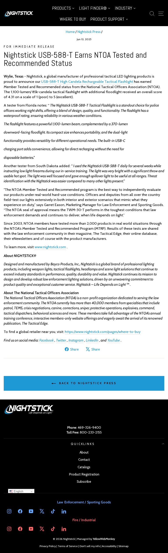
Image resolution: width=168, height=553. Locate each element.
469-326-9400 (89, 427)
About (84, 452)
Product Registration (84, 474)
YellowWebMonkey (104, 538)
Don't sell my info (90, 546)
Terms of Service (68, 546)
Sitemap (123, 546)
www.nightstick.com (50, 247)
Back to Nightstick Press (87, 383)
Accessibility (109, 546)
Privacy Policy (48, 546)
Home (70, 32)
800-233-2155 (91, 432)
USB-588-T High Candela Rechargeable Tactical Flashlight (87, 81)
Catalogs (84, 467)
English (18, 491)
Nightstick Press (89, 32)
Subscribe (84, 481)
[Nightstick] (19, 13)
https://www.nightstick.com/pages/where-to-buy (102, 331)
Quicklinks (83, 444)
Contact (84, 459)
